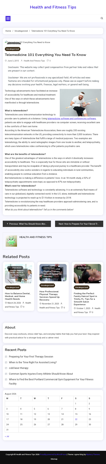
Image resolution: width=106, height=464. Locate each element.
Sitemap (54, 459)
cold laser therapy (18, 368)
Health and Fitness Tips (53, 7)
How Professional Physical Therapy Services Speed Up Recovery (49, 295)
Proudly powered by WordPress (53, 454)
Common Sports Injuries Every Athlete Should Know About (41, 373)
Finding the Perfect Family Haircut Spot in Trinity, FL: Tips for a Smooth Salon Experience (85, 299)
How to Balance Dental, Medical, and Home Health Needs (17, 296)
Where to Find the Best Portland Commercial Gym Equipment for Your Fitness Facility (51, 381)
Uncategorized (12, 49)
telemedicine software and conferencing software (72, 118)
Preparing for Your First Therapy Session (31, 356)
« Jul (7, 436)
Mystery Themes (93, 454)
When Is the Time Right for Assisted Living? (33, 362)
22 (76, 419)
